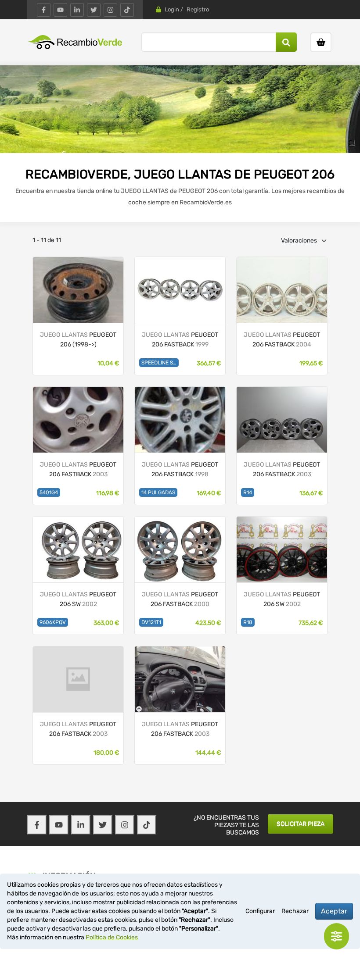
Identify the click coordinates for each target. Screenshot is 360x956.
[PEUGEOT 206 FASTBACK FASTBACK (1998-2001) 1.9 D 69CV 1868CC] (180, 419)
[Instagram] (110, 10)
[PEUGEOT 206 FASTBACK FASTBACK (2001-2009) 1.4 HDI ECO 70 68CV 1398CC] (78, 419)
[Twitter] (94, 10)
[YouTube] (60, 10)
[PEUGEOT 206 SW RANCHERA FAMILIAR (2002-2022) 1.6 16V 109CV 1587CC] (78, 549)
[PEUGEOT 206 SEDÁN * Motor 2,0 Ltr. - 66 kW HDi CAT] (78, 289)
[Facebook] (43, 10)
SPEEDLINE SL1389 (160, 363)
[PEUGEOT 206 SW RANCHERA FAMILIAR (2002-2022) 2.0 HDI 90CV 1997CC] (282, 549)
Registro (198, 9)
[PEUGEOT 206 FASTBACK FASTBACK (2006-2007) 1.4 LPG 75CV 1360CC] (282, 419)
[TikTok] (127, 10)
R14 (247, 492)
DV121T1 (151, 622)
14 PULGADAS (158, 492)
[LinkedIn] (77, 10)
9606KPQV (53, 622)
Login (172, 9)
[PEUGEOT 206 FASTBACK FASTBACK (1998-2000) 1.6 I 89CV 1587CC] (180, 289)
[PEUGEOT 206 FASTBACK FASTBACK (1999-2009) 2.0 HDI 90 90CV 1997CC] (282, 289)
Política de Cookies (112, 937)
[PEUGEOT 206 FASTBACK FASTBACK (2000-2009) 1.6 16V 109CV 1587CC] (180, 549)
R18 (247, 622)
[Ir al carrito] (320, 42)
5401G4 (49, 492)
